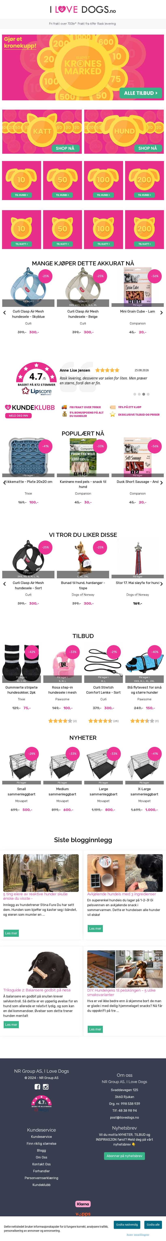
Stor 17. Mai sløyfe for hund (138, 583)
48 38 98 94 (127, 1111)
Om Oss (41, 1157)
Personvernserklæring (41, 1178)
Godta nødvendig (127, 1224)
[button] (41, 1104)
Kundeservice (41, 1137)
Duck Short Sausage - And (138, 482)
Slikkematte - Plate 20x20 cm (28, 482)
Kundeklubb (41, 1185)
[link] (83, 379)
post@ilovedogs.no (124, 1117)
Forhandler (41, 1171)
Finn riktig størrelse (41, 1144)
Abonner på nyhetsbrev (124, 1156)
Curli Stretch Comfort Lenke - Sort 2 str (103, 692)
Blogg (41, 1150)
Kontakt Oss (41, 1164)
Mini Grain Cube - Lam (137, 311)
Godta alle (153, 1224)
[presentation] (4, 313)
